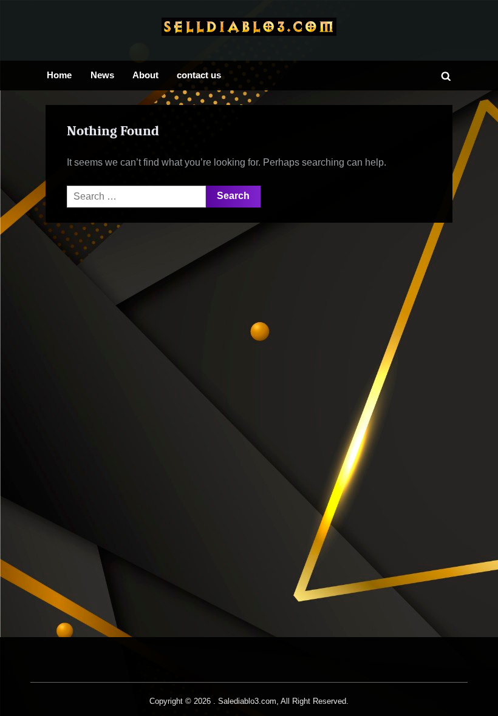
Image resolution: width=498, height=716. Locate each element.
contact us (199, 75)
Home (59, 75)
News (102, 75)
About (145, 75)
